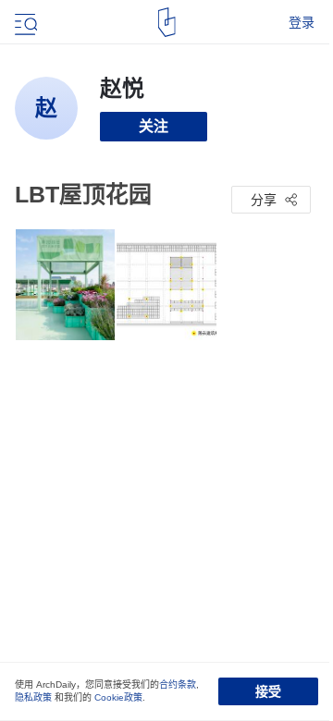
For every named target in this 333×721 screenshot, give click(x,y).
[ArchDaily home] (167, 22)
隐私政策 (33, 697)
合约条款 (177, 684)
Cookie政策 (118, 697)
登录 (301, 22)
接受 (268, 691)
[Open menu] (24, 22)
